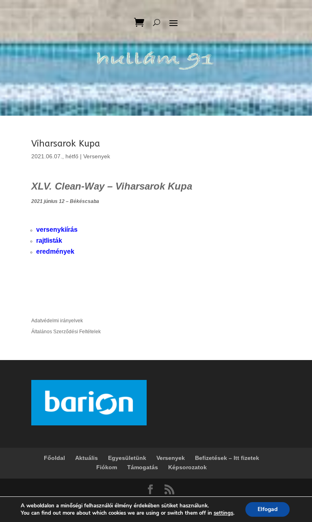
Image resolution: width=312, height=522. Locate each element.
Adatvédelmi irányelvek (57, 321)
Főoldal (54, 458)
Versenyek (96, 156)
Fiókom (106, 467)
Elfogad (267, 509)
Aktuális (86, 458)
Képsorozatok (187, 467)
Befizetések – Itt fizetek (227, 458)
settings (223, 513)
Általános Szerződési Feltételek (66, 331)
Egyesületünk (127, 458)
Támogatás (142, 467)
